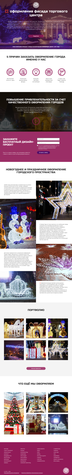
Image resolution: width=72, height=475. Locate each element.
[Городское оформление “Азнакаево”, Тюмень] (36, 328)
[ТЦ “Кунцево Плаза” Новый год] (58, 350)
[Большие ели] (14, 413)
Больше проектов (36, 368)
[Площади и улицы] (58, 424)
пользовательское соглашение (49, 145)
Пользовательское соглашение (11, 473)
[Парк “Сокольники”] (36, 350)
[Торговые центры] (36, 402)
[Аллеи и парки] (58, 402)
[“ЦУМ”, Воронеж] (14, 328)
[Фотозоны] (36, 424)
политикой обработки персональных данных (47, 147)
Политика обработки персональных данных (32, 473)
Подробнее (36, 36)
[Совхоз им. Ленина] (14, 350)
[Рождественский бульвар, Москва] (58, 328)
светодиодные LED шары (57, 231)
